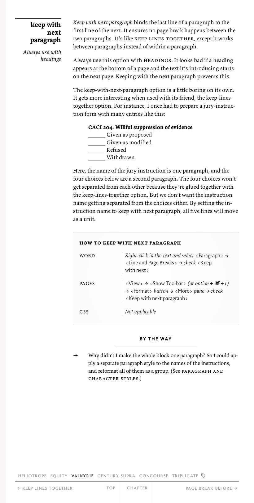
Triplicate (185, 475)
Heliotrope (32, 475)
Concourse (153, 475)
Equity (59, 475)
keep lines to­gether (164, 38)
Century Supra (116, 475)
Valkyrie (82, 475)
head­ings (157, 60)
